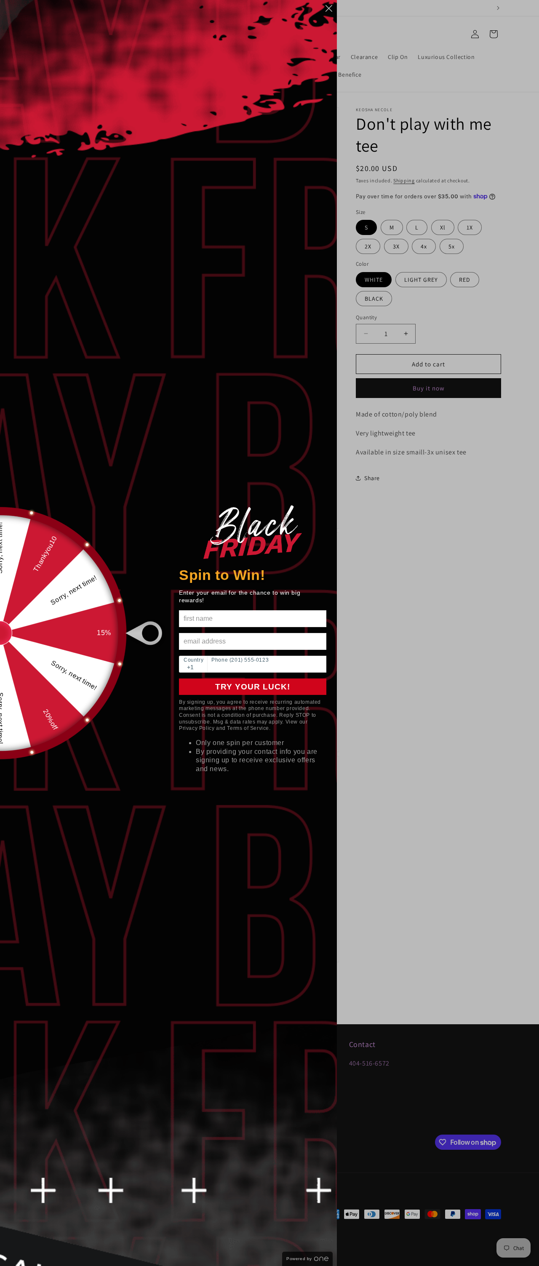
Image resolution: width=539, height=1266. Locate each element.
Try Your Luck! (252, 686)
